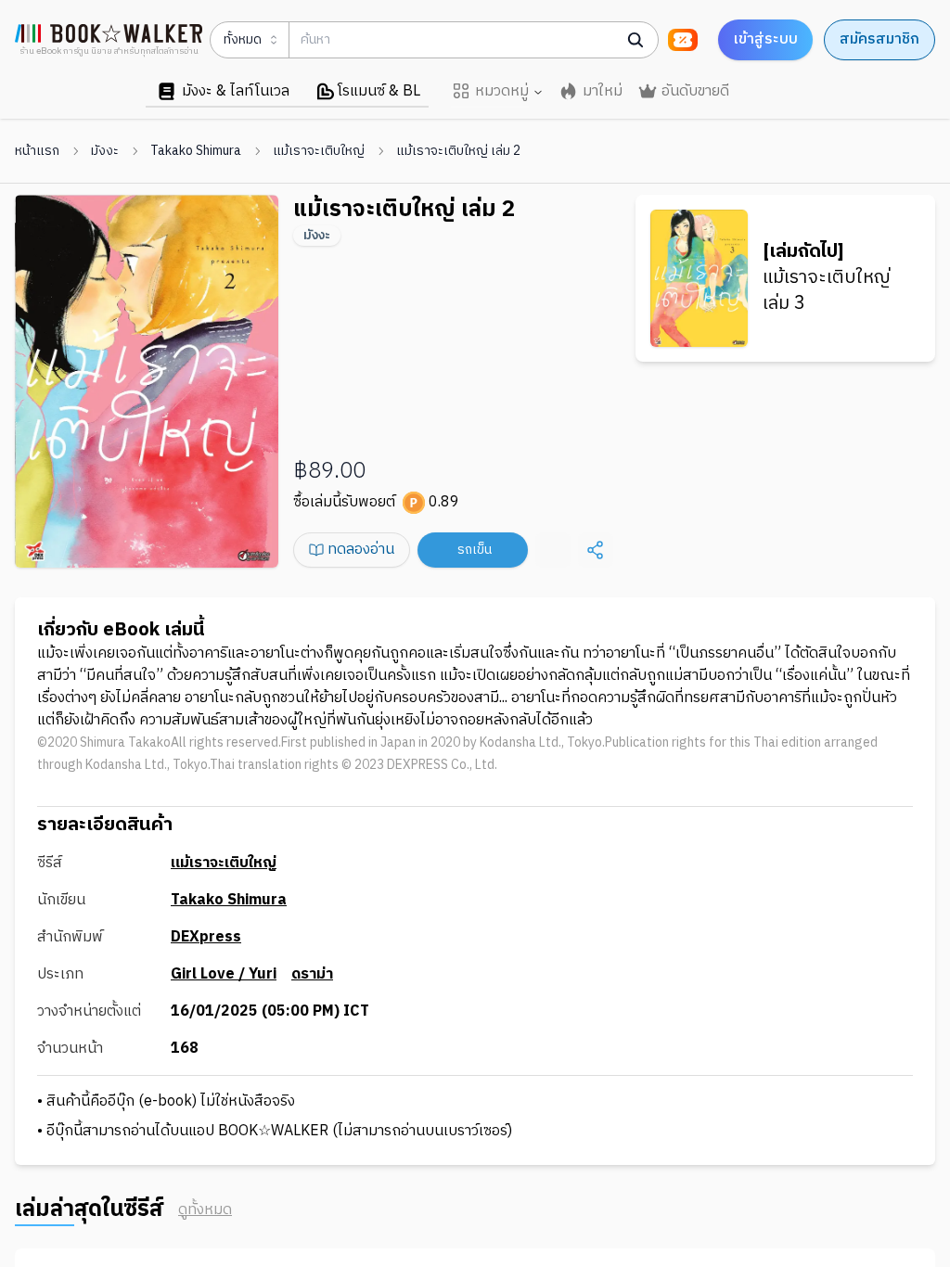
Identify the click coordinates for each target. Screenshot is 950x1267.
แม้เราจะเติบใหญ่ (319, 151)
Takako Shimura (195, 151)
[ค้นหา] (635, 40)
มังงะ (105, 151)
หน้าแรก (37, 151)
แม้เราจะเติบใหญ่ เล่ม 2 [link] (458, 151)
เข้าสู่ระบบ (765, 39)
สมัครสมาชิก (879, 39)
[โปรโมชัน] (683, 40)
